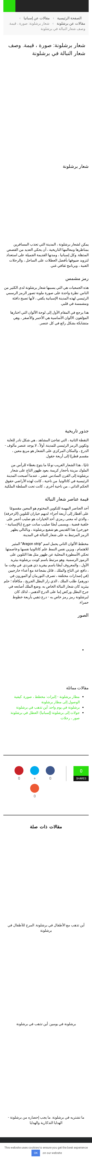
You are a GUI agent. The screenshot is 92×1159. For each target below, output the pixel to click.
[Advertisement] (46, 110)
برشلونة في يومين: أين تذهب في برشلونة (46, 1024)
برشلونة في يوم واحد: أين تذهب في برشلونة (48, 707)
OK (36, 1153)
